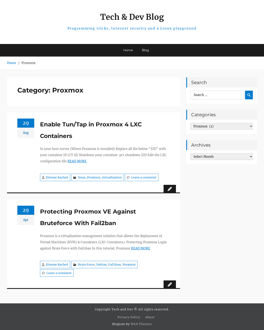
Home (128, 50)
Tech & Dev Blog (132, 17)
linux (81, 177)
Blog (145, 50)
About (150, 317)
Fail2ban (114, 264)
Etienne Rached (57, 177)
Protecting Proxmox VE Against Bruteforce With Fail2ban (88, 217)
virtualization (112, 177)
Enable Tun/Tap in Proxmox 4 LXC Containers (91, 130)
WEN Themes (141, 324)
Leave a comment (143, 177)
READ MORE (77, 161)
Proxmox (93, 177)
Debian (101, 264)
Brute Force (86, 264)
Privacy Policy (129, 317)
